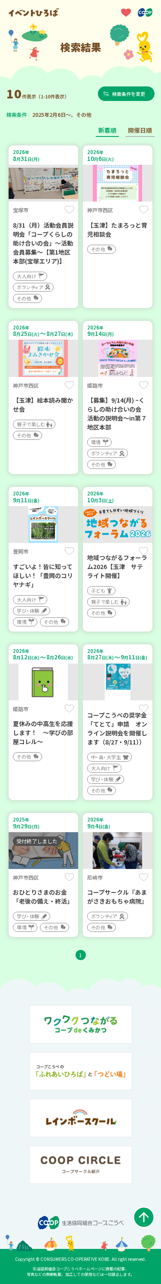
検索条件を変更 (128, 93)
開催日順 (140, 130)
